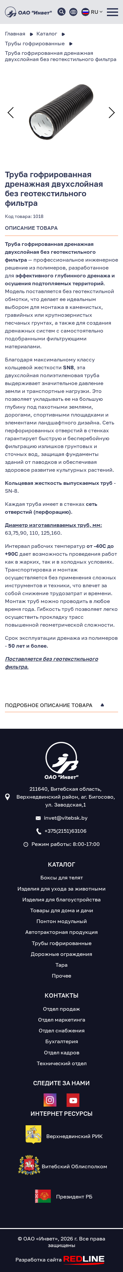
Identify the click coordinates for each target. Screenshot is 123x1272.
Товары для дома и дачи (61, 910)
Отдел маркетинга (61, 1019)
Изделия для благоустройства (61, 899)
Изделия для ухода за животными (61, 888)
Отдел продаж (61, 1008)
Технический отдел (62, 1063)
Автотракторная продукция (61, 932)
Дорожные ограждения (61, 954)
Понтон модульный (61, 921)
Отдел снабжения (62, 1030)
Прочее (61, 975)
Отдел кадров (61, 1052)
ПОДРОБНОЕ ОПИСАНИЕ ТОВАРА (48, 705)
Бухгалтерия (61, 1041)
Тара (61, 964)
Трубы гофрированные (62, 943)
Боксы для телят (61, 877)
